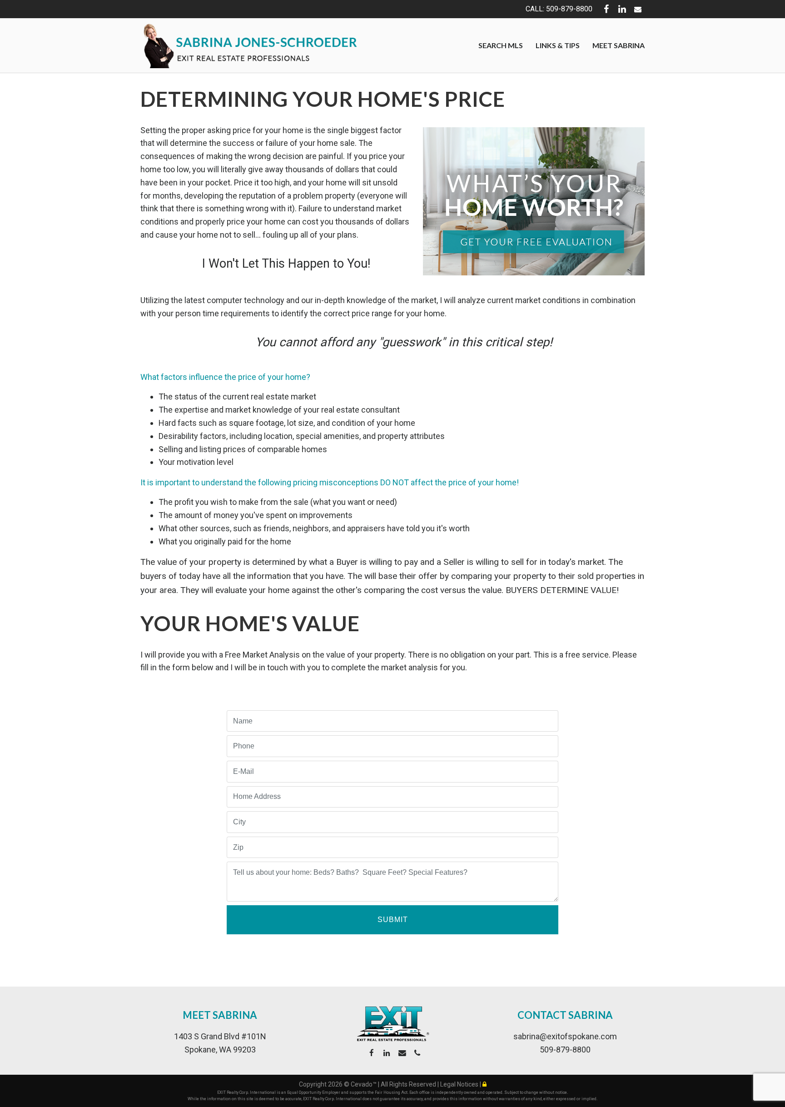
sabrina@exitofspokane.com (565, 1036)
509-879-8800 (565, 1049)
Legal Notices (460, 1084)
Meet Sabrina (618, 45)
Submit (393, 919)
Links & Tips (558, 45)
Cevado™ (364, 1084)
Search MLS (500, 45)
